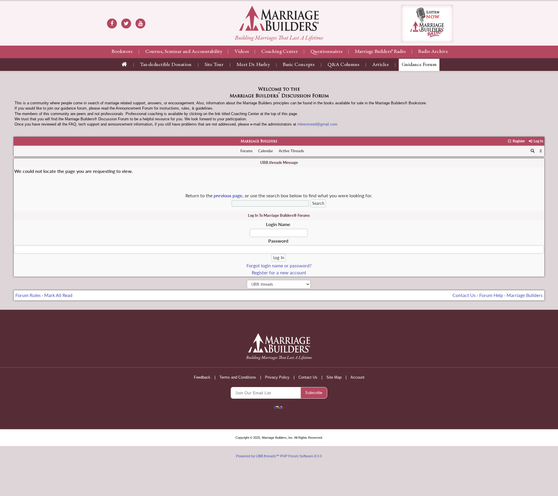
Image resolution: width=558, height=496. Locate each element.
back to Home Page (279, 18)
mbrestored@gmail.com (317, 124)
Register (518, 141)
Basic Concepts (298, 64)
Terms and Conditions (237, 377)
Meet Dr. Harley (253, 64)
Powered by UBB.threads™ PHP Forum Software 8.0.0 (279, 456)
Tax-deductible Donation (166, 64)
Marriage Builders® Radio (380, 51)
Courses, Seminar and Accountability (183, 51)
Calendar (265, 150)
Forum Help (491, 295)
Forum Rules (28, 295)
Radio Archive (433, 51)
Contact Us (464, 295)
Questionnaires (326, 51)
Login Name (278, 224)
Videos (242, 51)
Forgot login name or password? (279, 265)
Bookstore (122, 51)
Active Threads (291, 150)
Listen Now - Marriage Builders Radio (427, 24)
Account (357, 377)
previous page (228, 195)
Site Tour (214, 64)
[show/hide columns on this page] (541, 150)
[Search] (532, 151)
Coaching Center (279, 51)
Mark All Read (58, 295)
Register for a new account (279, 272)
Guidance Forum (419, 64)
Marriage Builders (259, 141)
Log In (538, 141)
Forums (246, 150)
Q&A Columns (343, 64)
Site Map (333, 377)
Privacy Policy (277, 377)
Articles (380, 64)
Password (278, 240)
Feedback (202, 377)
